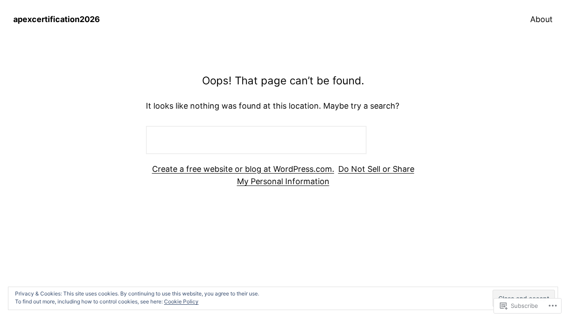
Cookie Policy (181, 301)
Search (395, 139)
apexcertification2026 (56, 19)
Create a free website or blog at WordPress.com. (243, 169)
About (541, 19)
